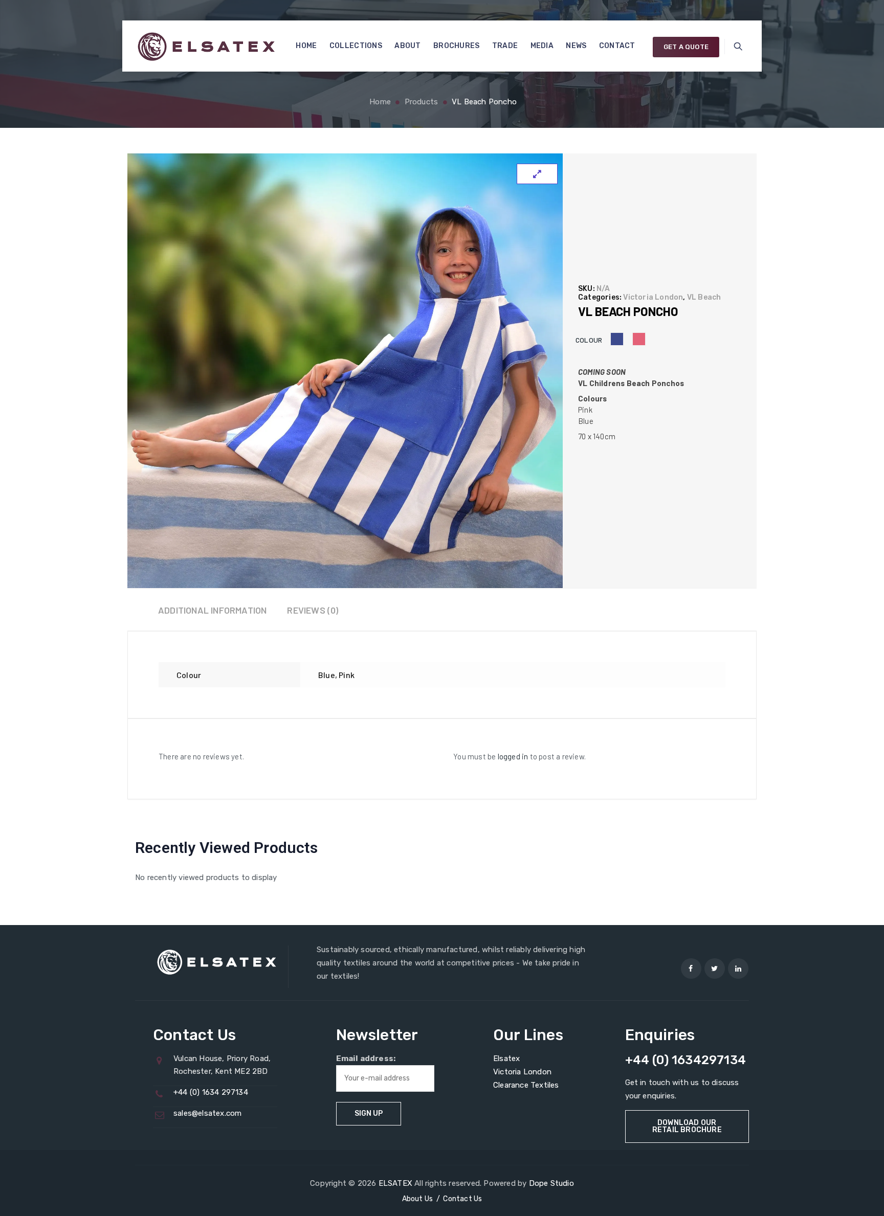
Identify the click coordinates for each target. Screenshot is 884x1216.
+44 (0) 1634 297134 (210, 1092)
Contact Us (462, 1199)
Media (542, 45)
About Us (417, 1199)
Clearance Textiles (526, 1085)
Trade (505, 45)
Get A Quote (686, 47)
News (576, 45)
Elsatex (506, 1058)
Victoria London (653, 297)
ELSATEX (395, 1183)
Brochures (456, 45)
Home (306, 45)
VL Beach (704, 297)
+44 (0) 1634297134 (685, 1060)
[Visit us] (691, 968)
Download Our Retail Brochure (687, 1126)
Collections (355, 45)
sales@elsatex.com (207, 1113)
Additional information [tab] (212, 610)
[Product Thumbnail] (537, 174)
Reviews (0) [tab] (312, 610)
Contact (617, 45)
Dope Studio (551, 1183)
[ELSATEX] (206, 46)
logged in (513, 756)
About (407, 45)
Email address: (366, 1058)
